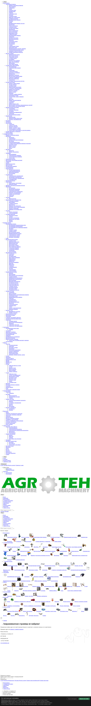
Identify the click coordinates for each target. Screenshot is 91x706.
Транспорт (8, 392)
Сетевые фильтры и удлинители (13, 131)
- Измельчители (12, 258)
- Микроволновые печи (14, 241)
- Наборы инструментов (14, 89)
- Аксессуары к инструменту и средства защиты (19, 130)
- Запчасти (11, 196)
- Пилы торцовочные (13, 30)
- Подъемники (12, 42)
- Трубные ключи (12, 85)
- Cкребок (11, 329)
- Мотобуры (11, 150)
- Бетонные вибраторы (14, 78)
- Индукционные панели (14, 232)
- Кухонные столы (13, 377)
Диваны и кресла (10, 358)
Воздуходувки (9, 165)
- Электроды (11, 124)
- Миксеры (11, 263)
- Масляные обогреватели (14, 281)
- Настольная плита (13, 244)
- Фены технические (13, 25)
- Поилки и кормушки (14, 208)
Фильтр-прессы (9, 417)
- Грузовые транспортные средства (16, 81)
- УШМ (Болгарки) (13, 34)
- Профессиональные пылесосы (16, 52)
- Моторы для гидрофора (14, 60)
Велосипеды (9, 452)
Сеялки (7, 162)
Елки (7, 388)
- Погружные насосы (13, 55)
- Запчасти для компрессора (15, 119)
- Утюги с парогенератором (15, 307)
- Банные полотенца (13, 352)
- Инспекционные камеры (14, 114)
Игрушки (8, 394)
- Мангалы (11, 436)
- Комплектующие (13, 184)
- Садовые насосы (13, 58)
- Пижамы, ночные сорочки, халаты (17, 354)
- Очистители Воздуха (14, 285)
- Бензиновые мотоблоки (14, 189)
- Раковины (11, 323)
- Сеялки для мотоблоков (14, 193)
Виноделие (5, 411)
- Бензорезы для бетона (14, 75)
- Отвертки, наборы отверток (15, 94)
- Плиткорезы (12, 43)
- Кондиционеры (12, 280)
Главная (5, 620)
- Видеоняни (11, 406)
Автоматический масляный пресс (13, 318)
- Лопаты (11, 221)
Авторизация (9, 472)
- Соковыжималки (13, 267)
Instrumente (5, 498)
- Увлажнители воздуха (14, 289)
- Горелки (11, 437)
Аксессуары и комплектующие (13, 389)
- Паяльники (11, 36)
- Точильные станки (13, 41)
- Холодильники (12, 251)
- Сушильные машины (14, 249)
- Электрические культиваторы (16, 191)
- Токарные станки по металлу (15, 51)
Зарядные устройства (11, 331)
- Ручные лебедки (13, 84)
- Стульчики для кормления (15, 402)
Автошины (8, 330)
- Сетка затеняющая (13, 213)
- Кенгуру (11, 405)
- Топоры (11, 216)
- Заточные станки (13, 144)
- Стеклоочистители (13, 304)
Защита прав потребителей (33, 680)
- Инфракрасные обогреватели (15, 277)
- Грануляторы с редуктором (15, 183)
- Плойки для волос (13, 312)
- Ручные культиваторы (14, 217)
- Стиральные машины (14, 247)
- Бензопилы (11, 137)
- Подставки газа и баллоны (15, 438)
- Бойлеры (11, 273)
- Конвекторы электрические (15, 279)
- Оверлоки (11, 298)
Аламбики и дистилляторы (12, 419)
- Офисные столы (12, 374)
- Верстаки (11, 99)
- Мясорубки (11, 264)
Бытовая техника (7, 222)
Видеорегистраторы (10, 337)
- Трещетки (11, 102)
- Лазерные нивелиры (13, 109)
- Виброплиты (12, 73)
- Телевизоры (12, 250)
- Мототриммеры (12, 154)
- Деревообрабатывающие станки (16, 49)
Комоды (8, 363)
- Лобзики (11, 12)
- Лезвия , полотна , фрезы (14, 127)
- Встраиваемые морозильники (16, 226)
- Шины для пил (12, 145)
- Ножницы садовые (13, 215)
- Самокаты (11, 393)
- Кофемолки (11, 261)
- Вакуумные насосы (13, 64)
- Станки (11, 45)
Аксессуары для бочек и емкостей (13, 414)
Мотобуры (8, 149)
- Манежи (11, 401)
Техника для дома (10, 291)
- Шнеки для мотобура (14, 151)
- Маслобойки (12, 202)
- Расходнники (12, 173)
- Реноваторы (12, 24)
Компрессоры (9, 115)
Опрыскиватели (9, 168)
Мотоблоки (8, 186)
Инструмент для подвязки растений (14, 160)
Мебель (5, 342)
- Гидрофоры (11, 59)
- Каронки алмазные (13, 126)
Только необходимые (72, 698)
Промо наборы (9, 132)
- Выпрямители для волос (14, 311)
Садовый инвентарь (10, 214)
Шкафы (7, 360)
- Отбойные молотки (13, 18)
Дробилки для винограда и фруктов (14, 413)
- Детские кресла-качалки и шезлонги (17, 400)
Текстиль (8, 343)
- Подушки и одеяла (13, 347)
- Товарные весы (12, 305)
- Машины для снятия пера (15, 205)
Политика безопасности (8, 680)
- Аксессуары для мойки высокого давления (19, 340)
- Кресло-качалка (12, 369)
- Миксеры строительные (14, 17)
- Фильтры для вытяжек (14, 237)
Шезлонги (8, 447)
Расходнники (9, 123)
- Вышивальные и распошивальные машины (19, 294)
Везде (4, 497)
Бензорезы (8, 120)
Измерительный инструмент (12, 107)
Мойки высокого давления (12, 339)
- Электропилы (12, 138)
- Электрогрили (12, 269)
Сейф (7, 238)
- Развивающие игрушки (14, 396)
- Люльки (11, 404)
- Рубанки (11, 21)
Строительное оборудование (12, 65)
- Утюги (10, 306)
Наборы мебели (9, 387)
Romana (12, 470)
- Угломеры (11, 111)
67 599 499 (4, 511)
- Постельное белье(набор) (15, 349)
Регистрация (9, 473)
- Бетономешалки (12, 66)
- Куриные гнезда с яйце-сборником (17, 207)
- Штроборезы (12, 29)
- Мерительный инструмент (15, 87)
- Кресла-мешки (12, 370)
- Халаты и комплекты (14, 351)
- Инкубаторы (12, 204)
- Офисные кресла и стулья (15, 365)
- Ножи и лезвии (12, 91)
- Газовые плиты (12, 240)
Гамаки (7, 454)
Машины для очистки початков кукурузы (15, 185)
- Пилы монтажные (13, 31)
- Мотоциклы (12, 431)
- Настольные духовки (14, 245)
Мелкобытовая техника (11, 252)
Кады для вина (9, 424)
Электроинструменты (11, 4)
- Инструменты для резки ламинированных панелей (20, 105)
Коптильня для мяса (10, 315)
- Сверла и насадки (13, 125)
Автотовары (6, 327)
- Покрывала (11, 348)
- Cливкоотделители (13, 203)
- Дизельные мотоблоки (14, 190)
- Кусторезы (11, 141)
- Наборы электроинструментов (16, 5)
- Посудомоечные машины (15, 246)
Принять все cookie (84, 698)
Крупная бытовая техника (12, 239)
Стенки (7, 356)
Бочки (7, 412)
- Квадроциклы (12, 432)
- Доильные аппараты (13, 201)
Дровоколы (8, 161)
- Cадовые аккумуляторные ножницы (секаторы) (20, 143)
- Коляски (11, 410)
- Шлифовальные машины (14, 19)
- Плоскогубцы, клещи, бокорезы (16, 96)
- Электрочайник (12, 270)
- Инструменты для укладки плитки (17, 106)
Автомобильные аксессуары (12, 328)
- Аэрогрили (11, 253)
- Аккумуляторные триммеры (15, 156)
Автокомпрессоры (10, 334)
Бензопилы (8, 136)
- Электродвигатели (13, 71)
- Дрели (10, 9)
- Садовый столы (12, 382)
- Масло (10, 148)
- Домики (11, 398)
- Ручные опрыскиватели (14, 169)
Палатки (8, 450)
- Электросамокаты (13, 428)
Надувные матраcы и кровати (12, 384)
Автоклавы (8, 316)
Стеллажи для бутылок (11, 422)
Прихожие (8, 357)
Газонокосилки (9, 174)
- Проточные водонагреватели (15, 322)
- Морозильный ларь (13, 243)
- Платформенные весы (14, 301)
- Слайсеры (11, 265)
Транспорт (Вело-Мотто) (11, 426)
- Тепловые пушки (13, 288)
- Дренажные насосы (13, 57)
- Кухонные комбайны (14, 262)
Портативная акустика (11, 313)
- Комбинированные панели (15, 233)
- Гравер (10, 22)
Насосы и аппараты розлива (12, 418)
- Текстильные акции (13, 353)
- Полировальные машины (15, 35)
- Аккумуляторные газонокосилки (16, 178)
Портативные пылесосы (11, 333)
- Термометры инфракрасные (15, 112)
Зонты (7, 448)
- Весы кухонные (12, 293)
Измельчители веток (10, 163)
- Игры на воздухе (13, 395)
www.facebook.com (5, 643)
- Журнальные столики (14, 376)
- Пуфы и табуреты (13, 371)
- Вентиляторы (12, 274)
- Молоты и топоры (13, 90)
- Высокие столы (12, 378)
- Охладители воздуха (13, 283)
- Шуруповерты (12, 6)
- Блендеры (11, 255)
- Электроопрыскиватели (14, 171)
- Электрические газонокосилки (16, 175)
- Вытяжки (11, 228)
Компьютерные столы (11, 359)
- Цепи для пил (12, 147)
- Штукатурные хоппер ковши (15, 76)
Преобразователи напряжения (13, 336)
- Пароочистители (13, 300)
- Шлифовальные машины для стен (17, 23)
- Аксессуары (12, 157)
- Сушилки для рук (13, 286)
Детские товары (6, 390)
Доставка (5, 459)
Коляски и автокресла (11, 407)
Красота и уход (9, 310)
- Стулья (10, 366)
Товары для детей (10, 399)
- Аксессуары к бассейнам (14, 444)
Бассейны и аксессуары (11, 441)
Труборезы (8, 121)
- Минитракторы (12, 198)
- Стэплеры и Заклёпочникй (15, 88)
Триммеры (8, 153)
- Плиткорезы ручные (13, 95)
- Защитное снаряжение (14, 77)
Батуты (7, 449)
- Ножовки (11, 93)
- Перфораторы (12, 11)
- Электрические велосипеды (15, 429)
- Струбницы (11, 101)
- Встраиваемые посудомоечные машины (18, 227)
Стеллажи (8, 386)
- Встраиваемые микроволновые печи (17, 225)
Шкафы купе (9, 362)
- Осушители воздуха (13, 282)
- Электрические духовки (14, 234)
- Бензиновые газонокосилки (15, 177)
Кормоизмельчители (10, 180)
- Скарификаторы (13, 179)
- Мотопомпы (12, 63)
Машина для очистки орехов (12, 135)
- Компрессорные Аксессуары (15, 118)
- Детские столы (12, 380)
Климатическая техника (11, 271)
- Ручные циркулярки (13, 28)
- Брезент (11, 220)
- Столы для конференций (14, 375)
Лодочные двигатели (10, 453)
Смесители (8, 319)
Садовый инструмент (8, 133)
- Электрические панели (14, 235)
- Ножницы (11, 40)
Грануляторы (9, 181)
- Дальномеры (12, 108)
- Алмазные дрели (13, 16)
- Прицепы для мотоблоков (15, 192)
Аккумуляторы (9, 341)
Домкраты (8, 335)
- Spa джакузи (12, 443)
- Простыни (11, 346)
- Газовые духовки (13, 229)
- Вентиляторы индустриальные (16, 275)
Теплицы (8, 210)
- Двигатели (11, 195)
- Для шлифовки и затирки (15, 129)
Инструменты (6, 3)
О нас (4, 458)
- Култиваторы (12, 187)
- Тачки (10, 69)
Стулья (7, 364)
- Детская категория (13, 345)
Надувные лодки (10, 446)
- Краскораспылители (13, 39)
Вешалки (8, 383)
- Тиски (10, 97)
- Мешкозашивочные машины (15, 297)
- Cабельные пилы (13, 13)
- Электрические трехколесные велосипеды (18, 430)
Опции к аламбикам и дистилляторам (14, 420)
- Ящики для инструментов (15, 100)
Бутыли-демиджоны (10, 423)
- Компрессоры (12, 117)
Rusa (10, 468)
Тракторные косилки (10, 159)
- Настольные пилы (13, 33)
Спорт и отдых (6, 425)
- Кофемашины (12, 259)
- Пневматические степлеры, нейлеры (17, 48)
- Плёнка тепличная (13, 211)
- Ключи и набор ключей (14, 83)
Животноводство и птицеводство (13, 199)
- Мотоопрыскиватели (14, 172)
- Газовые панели (12, 231)
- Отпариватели (12, 299)
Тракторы (8, 197)
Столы (7, 372)
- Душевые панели (13, 321)
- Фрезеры (11, 15)
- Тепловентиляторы (13, 287)
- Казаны (11, 435)
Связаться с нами (7, 461)
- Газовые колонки (13, 276)
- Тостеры (11, 268)
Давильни (8, 416)
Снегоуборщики (9, 167)
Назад (5, 1)
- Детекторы (11, 113)
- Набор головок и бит (14, 103)
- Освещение (11, 292)
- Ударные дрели (12, 10)
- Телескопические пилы (14, 142)
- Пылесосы (11, 303)
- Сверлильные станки (14, 46)
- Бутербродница (12, 256)
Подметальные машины (11, 166)
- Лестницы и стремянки (14, 72)
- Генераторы (11, 70)
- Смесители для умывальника (15, 325)
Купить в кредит (7, 460)
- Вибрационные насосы (14, 54)
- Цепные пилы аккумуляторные (16, 139)
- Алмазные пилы (13, 27)
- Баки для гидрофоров (14, 61)
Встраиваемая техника (11, 223)
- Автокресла (11, 408)
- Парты (10, 381)
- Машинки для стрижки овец (15, 209)
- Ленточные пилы (13, 47)
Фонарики (8, 440)
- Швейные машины (13, 309)
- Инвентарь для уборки (14, 219)
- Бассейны (11, 442)
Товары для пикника (10, 434)
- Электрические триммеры (15, 155)
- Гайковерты (12, 7)
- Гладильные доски (13, 295)
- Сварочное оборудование (15, 67)
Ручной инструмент (10, 82)
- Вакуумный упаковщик (14, 257)
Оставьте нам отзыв (43, 680)
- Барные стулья (12, 368)
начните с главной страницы (16, 629)
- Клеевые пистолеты (13, 37)
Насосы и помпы (10, 53)
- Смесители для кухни (14, 324)
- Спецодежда (12, 79)
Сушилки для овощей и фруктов (13, 317)
